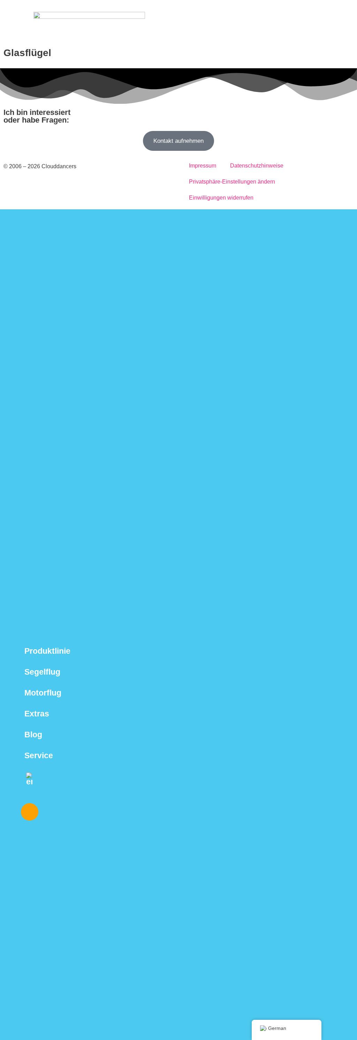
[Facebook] (50, 812)
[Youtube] (70, 812)
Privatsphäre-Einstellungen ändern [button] (232, 182)
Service (38, 755)
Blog (33, 734)
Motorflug (42, 692)
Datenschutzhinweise (256, 166)
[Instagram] (29, 812)
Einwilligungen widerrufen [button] (221, 198)
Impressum (202, 166)
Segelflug (42, 671)
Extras (36, 713)
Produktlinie (47, 650)
